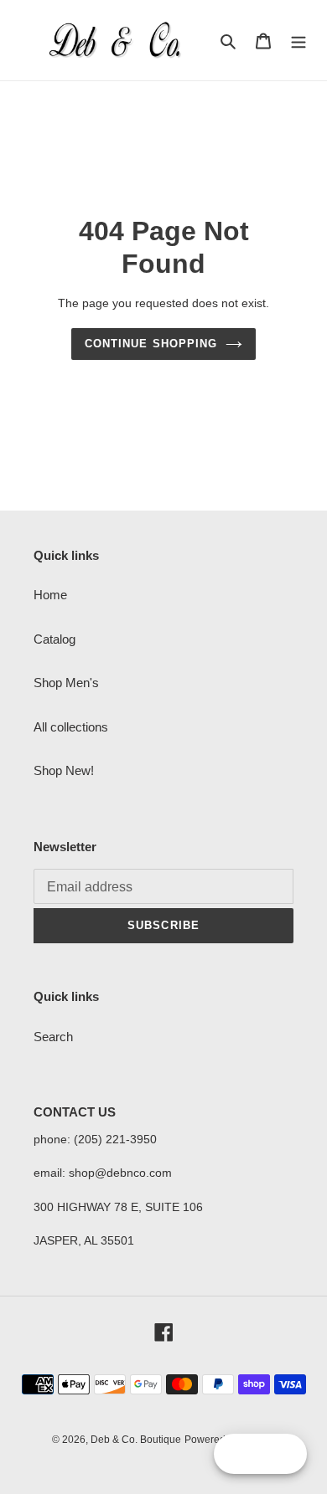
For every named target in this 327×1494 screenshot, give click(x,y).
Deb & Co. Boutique (136, 1439)
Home (50, 595)
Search (53, 1036)
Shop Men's (66, 682)
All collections (71, 727)
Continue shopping (151, 343)
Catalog (54, 639)
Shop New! (64, 770)
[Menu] (298, 41)
